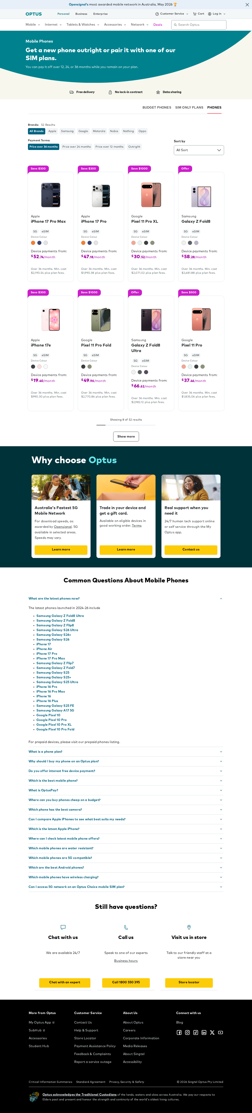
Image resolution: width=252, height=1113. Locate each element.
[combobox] (201, 25)
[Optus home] (34, 14)
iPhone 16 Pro (46, 686)
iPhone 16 (43, 696)
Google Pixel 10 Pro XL (54, 724)
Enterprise (100, 14)
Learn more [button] (61, 549)
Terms (137, 525)
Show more (126, 436)
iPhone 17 (43, 644)
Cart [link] (201, 13)
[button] (247, 5)
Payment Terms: (39, 140)
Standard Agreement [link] (90, 1082)
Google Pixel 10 (48, 715)
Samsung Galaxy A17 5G (55, 710)
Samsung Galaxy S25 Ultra (57, 682)
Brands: (33, 125)
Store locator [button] (189, 982)
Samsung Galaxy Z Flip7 (55, 663)
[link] (48, 1022)
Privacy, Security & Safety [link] (126, 1082)
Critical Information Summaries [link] (50, 1082)
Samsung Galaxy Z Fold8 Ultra (60, 616)
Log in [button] (217, 13)
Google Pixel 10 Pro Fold (55, 729)
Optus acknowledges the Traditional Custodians (80, 1094)
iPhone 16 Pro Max (50, 691)
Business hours (126, 960)
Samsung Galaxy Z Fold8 (55, 620)
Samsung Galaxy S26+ (53, 634)
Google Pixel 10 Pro (51, 720)
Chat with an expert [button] (64, 982)
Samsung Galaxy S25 (52, 672)
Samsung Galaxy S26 (52, 639)
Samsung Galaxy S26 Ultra (57, 630)
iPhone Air (44, 649)
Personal (63, 14)
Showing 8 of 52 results (126, 419)
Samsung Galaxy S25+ (53, 677)
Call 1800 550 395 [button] (126, 982)
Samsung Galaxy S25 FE (55, 705)
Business (81, 14)
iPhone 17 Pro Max (50, 658)
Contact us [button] (191, 549)
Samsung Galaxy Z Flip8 (55, 625)
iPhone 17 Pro (46, 653)
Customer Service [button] (172, 13)
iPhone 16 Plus (47, 701)
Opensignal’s (78, 4)
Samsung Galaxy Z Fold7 (55, 668)
